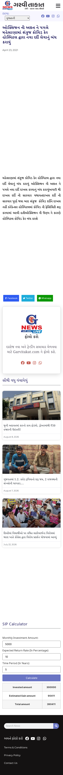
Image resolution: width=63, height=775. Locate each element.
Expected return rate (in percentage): (25, 650)
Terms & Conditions (15, 747)
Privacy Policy (12, 755)
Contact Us (10, 762)
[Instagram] (34, 363)
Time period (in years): (16, 663)
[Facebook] (22, 363)
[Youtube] (28, 363)
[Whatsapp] (40, 363)
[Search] (56, 726)
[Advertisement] (31, 84)
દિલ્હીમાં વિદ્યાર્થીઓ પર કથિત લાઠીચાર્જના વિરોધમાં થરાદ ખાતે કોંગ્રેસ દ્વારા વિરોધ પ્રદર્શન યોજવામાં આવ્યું (30, 535)
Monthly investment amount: (20, 638)
